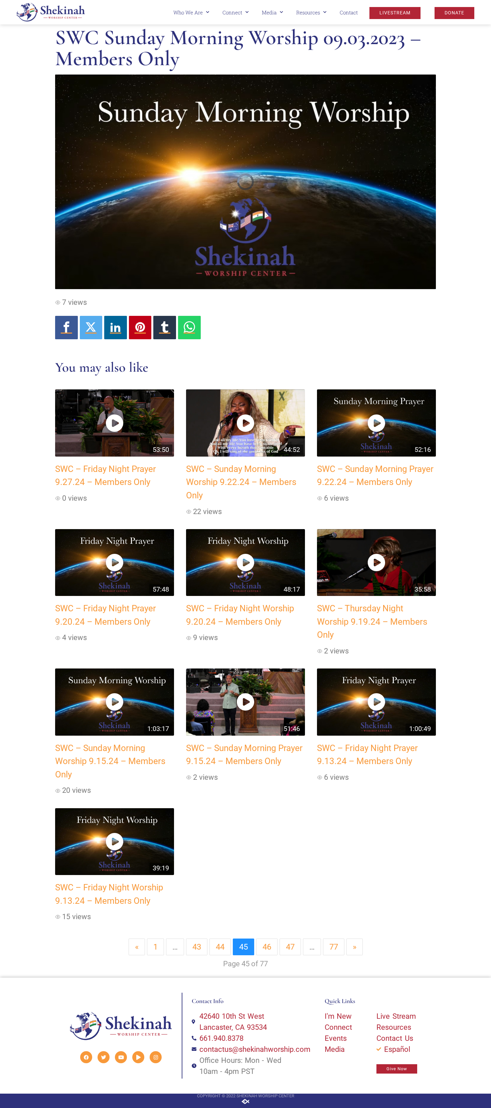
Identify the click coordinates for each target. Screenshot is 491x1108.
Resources (308, 12)
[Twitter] (91, 327)
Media (269, 12)
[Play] (138, 1057)
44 (220, 947)
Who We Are (188, 12)
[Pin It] (140, 327)
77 (333, 947)
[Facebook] (66, 327)
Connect (232, 12)
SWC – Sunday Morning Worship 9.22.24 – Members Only (241, 482)
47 (290, 947)
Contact (349, 12)
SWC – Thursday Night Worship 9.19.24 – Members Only (372, 621)
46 (267, 947)
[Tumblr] (164, 327)
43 (196, 947)
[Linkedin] (115, 327)
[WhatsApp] (189, 327)
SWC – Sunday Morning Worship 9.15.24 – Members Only (110, 761)
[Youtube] (121, 1057)
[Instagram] (156, 1057)
